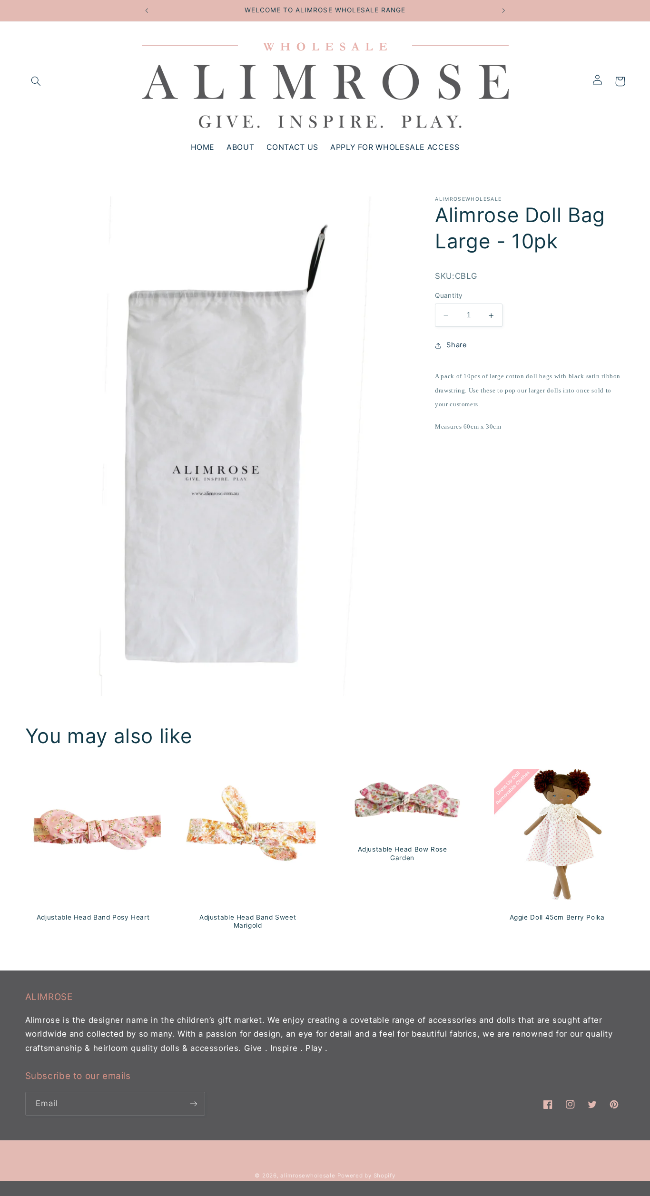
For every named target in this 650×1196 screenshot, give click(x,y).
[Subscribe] (193, 1104)
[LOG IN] (600, 81)
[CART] (620, 81)
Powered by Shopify (366, 1175)
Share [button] (456, 345)
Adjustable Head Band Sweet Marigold (247, 921)
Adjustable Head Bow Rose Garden (402, 853)
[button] (36, 81)
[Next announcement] (503, 10)
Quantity (449, 296)
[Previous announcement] (146, 10)
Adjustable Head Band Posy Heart (92, 917)
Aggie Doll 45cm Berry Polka (557, 917)
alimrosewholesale (307, 1175)
